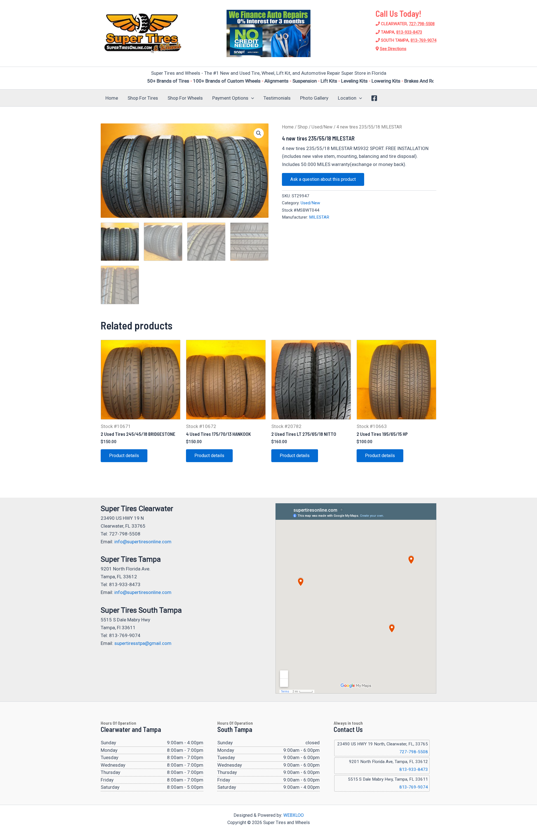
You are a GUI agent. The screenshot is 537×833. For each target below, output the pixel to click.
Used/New (322, 127)
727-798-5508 (422, 23)
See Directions (393, 48)
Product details (124, 455)
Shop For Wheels (185, 98)
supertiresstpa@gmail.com (142, 643)
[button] (251, 98)
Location (347, 98)
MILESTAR (319, 217)
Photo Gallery (314, 98)
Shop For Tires (143, 98)
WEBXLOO (293, 815)
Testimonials (277, 98)
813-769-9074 (423, 40)
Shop (303, 127)
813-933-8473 (409, 32)
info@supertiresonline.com (142, 541)
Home (111, 98)
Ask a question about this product (323, 179)
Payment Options (230, 98)
